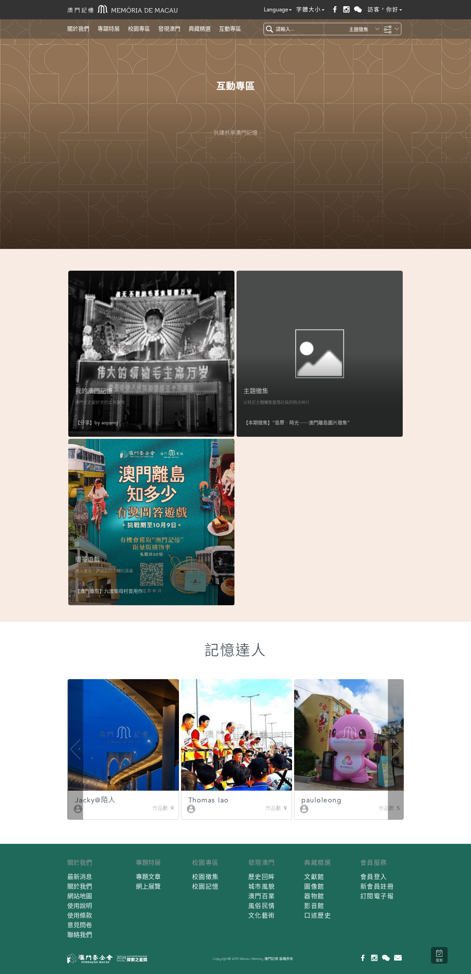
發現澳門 (169, 29)
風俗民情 (261, 905)
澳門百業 (261, 896)
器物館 (314, 896)
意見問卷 (79, 925)
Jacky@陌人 (95, 800)
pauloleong (321, 800)
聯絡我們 (79, 934)
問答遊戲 (87, 559)
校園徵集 (205, 876)
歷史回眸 (261, 876)
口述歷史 (317, 915)
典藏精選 (200, 29)
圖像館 (314, 886)
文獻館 (314, 876)
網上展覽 (148, 886)
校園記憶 (205, 886)
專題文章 (148, 876)
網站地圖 (79, 896)
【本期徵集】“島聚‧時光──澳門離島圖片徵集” (296, 422)
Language (276, 9)
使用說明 (79, 905)
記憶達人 (235, 650)
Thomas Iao (208, 800)
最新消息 (79, 876)
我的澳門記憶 (93, 391)
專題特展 (109, 29)
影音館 (314, 905)
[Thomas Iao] (191, 808)
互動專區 (230, 29)
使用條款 (79, 915)
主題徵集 (255, 391)
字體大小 (308, 9)
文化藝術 (261, 915)
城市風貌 (261, 886)
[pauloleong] (304, 808)
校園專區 (139, 29)
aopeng (109, 422)
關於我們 (78, 29)
